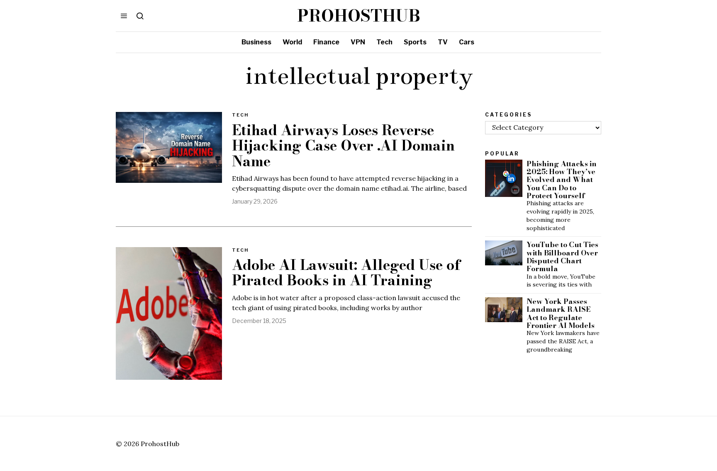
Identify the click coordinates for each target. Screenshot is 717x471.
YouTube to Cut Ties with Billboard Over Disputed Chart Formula (562, 256)
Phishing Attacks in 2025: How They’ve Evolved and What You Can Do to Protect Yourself (562, 180)
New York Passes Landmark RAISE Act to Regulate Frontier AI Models (561, 313)
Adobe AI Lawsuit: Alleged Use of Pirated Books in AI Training (346, 273)
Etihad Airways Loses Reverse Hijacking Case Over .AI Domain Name (343, 146)
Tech (240, 115)
